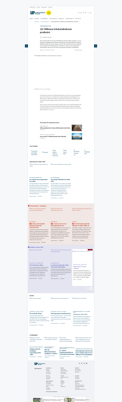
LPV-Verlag (48, 377)
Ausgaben (63, 382)
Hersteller (36, 18)
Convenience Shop (50, 385)
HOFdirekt (48, 389)
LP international (53, 18)
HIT (61, 378)
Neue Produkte (78, 370)
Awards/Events (69, 18)
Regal (47, 386)
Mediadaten (44, 7)
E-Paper (38, 7)
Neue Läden (63, 372)
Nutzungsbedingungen (79, 386)
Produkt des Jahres (64, 377)
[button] (45, 37)
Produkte (60, 18)
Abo (61, 385)
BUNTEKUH (48, 383)
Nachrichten (63, 369)
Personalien (48, 373)
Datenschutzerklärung (79, 385)
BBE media (48, 382)
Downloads (77, 378)
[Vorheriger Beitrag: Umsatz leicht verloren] (26, 45)
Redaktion (48, 378)
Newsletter (32, 7)
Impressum (77, 383)
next (91, 288)
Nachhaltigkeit (44, 18)
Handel (31, 18)
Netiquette (77, 387)
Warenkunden (63, 373)
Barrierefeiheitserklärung (80, 389)
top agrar (48, 387)
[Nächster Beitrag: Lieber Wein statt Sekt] (95, 45)
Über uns (77, 18)
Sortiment (48, 372)
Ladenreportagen (64, 370)
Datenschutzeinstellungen (51, 391)
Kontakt (50, 7)
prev (87, 288)
